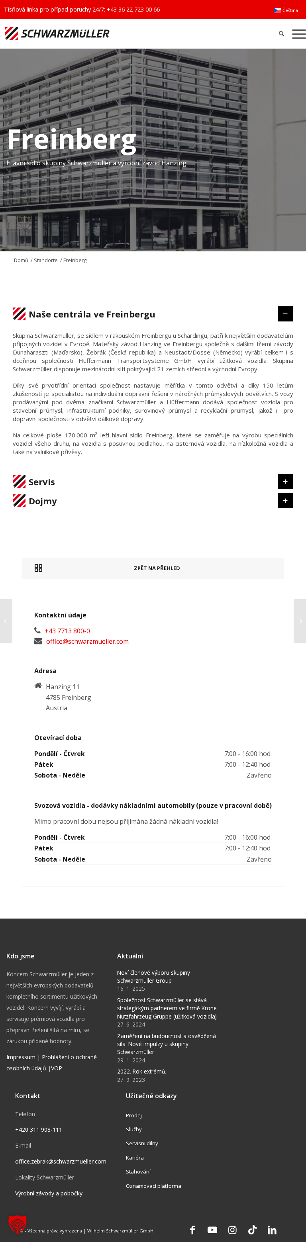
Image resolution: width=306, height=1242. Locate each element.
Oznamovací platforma (153, 1185)
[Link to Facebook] (192, 1230)
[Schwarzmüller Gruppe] (90, 33)
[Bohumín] (300, 621)
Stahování (138, 1171)
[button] (17, 1224)
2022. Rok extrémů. (141, 1071)
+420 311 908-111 (38, 1129)
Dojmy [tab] (43, 501)
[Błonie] (6, 621)
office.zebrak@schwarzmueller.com (60, 1161)
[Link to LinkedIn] (272, 1230)
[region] (153, 397)
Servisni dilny (142, 1143)
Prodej (134, 1115)
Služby (134, 1129)
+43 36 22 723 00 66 (133, 9)
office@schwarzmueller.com (87, 641)
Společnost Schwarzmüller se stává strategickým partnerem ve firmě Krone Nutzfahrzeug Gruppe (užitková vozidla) (167, 1008)
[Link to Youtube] (212, 1230)
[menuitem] (286, 10)
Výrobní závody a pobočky (48, 1193)
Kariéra (135, 1157)
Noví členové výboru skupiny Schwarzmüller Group (153, 976)
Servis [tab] (42, 482)
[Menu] (297, 34)
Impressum (20, 1057)
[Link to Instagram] (232, 1230)
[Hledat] (281, 34)
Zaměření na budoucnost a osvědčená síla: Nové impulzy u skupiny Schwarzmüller (166, 1044)
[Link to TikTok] (252, 1230)
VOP (56, 1068)
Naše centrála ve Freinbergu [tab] (92, 314)
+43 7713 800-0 (67, 631)
